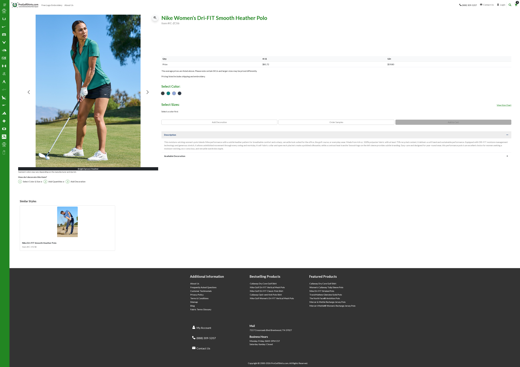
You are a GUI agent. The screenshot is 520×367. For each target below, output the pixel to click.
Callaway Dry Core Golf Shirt (263, 283)
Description (170, 134)
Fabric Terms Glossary (200, 309)
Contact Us (203, 348)
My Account (203, 327)
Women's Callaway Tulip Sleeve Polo (326, 287)
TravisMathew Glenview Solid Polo (325, 294)
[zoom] (155, 18)
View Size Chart (504, 105)
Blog (192, 305)
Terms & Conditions (199, 298)
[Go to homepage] (24, 5)
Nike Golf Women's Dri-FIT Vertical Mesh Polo (272, 298)
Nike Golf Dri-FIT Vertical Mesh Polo (267, 287)
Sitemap (194, 302)
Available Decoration (174, 156)
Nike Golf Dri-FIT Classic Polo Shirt (266, 291)
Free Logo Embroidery (51, 5)
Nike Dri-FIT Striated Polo (321, 291)
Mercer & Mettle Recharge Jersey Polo (327, 302)
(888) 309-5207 (206, 338)
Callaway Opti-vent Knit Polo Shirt (266, 294)
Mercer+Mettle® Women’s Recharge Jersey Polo (332, 305)
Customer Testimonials (201, 291)
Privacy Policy (197, 294)
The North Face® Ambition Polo (324, 298)
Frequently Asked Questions (203, 287)
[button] (4, 27)
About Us (68, 5)
